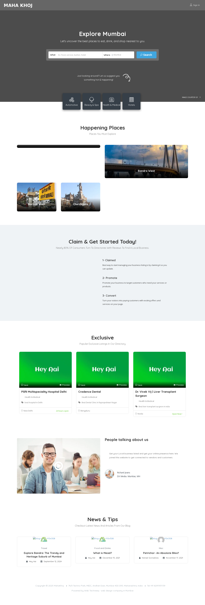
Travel (44, 548)
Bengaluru (85, 410)
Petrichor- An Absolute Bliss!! (161, 552)
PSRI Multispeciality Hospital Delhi (43, 391)
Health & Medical (32, 397)
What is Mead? (102, 552)
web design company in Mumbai (117, 590)
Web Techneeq (91, 590)
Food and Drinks (102, 548)
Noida (140, 413)
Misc (161, 548)
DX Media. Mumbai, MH (128, 476)
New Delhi (28, 410)
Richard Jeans (123, 472)
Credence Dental (89, 391)
